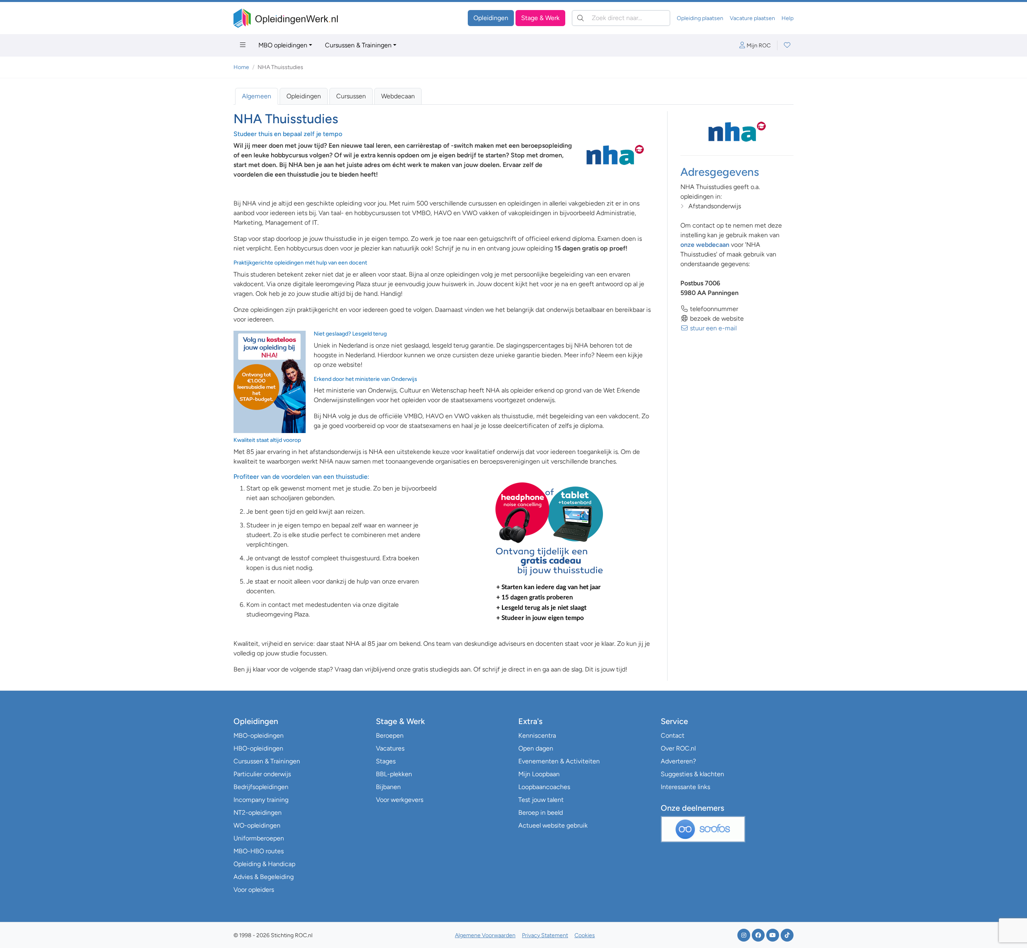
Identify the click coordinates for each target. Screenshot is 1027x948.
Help (787, 18)
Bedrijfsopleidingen (260, 787)
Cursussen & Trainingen (358, 45)
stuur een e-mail (712, 328)
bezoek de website (716, 318)
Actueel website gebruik (553, 825)
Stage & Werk (540, 18)
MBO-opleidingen (258, 735)
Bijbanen (388, 787)
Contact (672, 735)
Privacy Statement (545, 935)
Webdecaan (398, 96)
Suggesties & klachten (692, 774)
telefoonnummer (713, 309)
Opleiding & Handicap (264, 864)
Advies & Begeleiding (263, 877)
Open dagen (535, 748)
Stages (386, 761)
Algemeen (256, 96)
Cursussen (351, 96)
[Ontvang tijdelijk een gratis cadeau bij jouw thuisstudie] (549, 552)
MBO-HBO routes (258, 851)
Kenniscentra (537, 735)
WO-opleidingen (256, 825)
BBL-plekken (394, 774)
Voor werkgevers (399, 800)
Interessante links (685, 787)
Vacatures (390, 748)
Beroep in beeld (540, 812)
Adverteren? (678, 761)
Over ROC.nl (678, 748)
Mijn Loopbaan (539, 774)
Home (241, 67)
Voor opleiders (253, 889)
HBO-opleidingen (258, 748)
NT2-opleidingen (257, 812)
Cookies (584, 935)
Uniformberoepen (258, 838)
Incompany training (260, 800)
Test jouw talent (541, 800)
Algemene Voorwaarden (485, 935)
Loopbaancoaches (544, 787)
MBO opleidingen (282, 45)
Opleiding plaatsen (700, 18)
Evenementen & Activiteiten (559, 761)
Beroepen (390, 735)
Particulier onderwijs (262, 774)
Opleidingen (490, 18)
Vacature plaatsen (752, 18)
